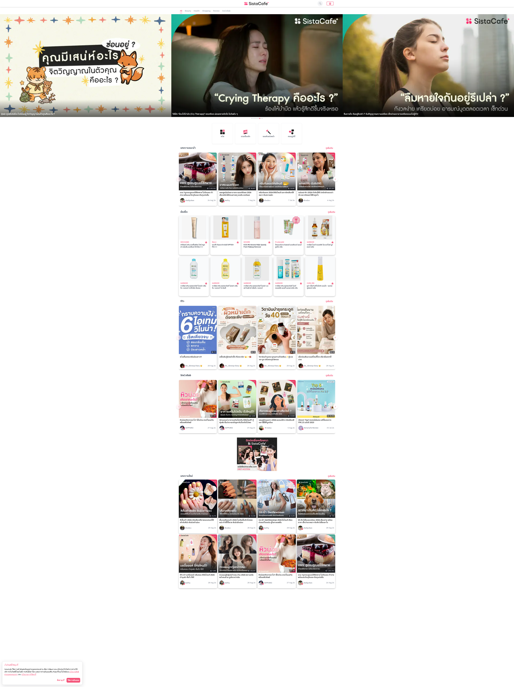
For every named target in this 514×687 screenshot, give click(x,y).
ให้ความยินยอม (73, 680)
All (181, 11)
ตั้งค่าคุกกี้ (60, 680)
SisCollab (226, 11)
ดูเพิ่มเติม (329, 148)
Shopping (206, 11)
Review (216, 11)
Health (197, 11)
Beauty (188, 11)
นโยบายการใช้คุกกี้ (29, 674)
